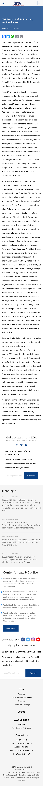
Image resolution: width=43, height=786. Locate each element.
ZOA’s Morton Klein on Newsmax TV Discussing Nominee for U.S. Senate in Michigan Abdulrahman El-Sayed (19, 559)
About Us (21, 694)
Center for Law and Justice (21, 697)
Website (21, 724)
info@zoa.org (21, 740)
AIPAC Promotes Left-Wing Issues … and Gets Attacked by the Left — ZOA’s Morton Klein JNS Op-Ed (21, 542)
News (4, 29)
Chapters (21, 701)
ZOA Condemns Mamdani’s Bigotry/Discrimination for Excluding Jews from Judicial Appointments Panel (21, 525)
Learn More (10, 628)
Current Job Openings (21, 704)
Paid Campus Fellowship (21, 728)
